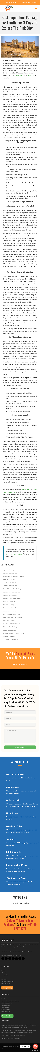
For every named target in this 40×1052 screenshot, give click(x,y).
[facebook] (2, 958)
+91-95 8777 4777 (11, 2)
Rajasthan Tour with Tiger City (12, 598)
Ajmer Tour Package (9, 636)
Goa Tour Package (8, 620)
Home (3, 971)
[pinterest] (19, 958)
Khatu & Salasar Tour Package (12, 589)
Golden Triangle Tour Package (12, 623)
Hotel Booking (5, 1011)
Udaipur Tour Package (10, 595)
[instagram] (23, 958)
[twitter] (6, 958)
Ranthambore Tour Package (11, 592)
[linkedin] (13, 958)
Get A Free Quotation (20, 664)
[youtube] (16, 958)
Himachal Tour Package (10, 627)
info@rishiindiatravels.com (28, 2)
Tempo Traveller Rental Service (10, 1001)
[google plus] (9, 958)
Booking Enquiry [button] (7, 988)
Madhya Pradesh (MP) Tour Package (14, 633)
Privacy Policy (5, 983)
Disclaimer (4, 979)
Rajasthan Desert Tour (9, 601)
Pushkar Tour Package (10, 573)
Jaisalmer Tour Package (10, 639)
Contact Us (4, 975)
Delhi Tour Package (9, 579)
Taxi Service (5, 999)
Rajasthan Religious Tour (10, 608)
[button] (3, 47)
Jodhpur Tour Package (10, 585)
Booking (8, 951)
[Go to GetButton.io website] (35, 1050)
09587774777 (20, 75)
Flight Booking (5, 1009)
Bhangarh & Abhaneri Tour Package (13, 576)
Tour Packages (5, 1005)
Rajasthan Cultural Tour (10, 611)
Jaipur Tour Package (9, 582)
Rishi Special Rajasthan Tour (11, 614)
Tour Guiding (5, 1007)
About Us (4, 973)
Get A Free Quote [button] (7, 1016)
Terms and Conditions (7, 981)
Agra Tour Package (9, 570)
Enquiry (15, 951)
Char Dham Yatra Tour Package (12, 617)
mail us (31, 75)
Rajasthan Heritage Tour (10, 604)
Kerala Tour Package (9, 630)
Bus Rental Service (6, 1003)
